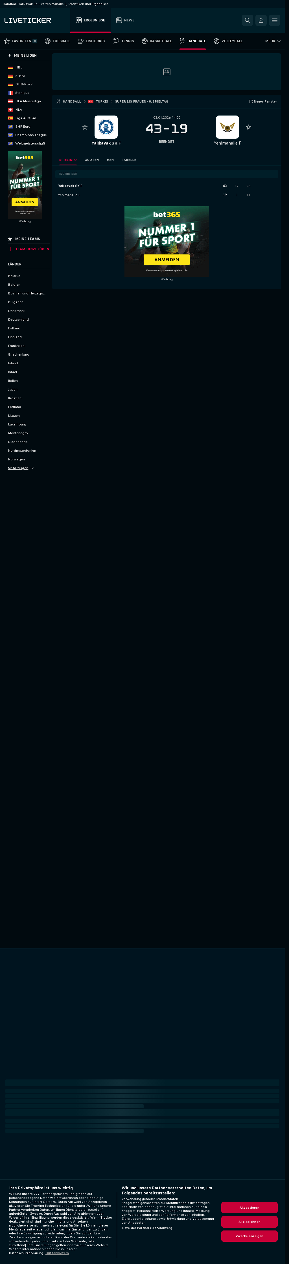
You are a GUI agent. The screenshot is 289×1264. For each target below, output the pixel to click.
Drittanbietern (57, 1253)
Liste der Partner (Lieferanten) (147, 1228)
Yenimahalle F (227, 143)
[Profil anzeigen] (106, 127)
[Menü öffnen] (274, 20)
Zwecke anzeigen (250, 1236)
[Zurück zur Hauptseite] (36, 20)
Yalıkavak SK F (106, 143)
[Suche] (247, 20)
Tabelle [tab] (129, 160)
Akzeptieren (249, 1208)
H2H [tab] (110, 160)
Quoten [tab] (92, 160)
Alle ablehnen (249, 1222)
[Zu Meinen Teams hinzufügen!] (84, 127)
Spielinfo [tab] (68, 160)
